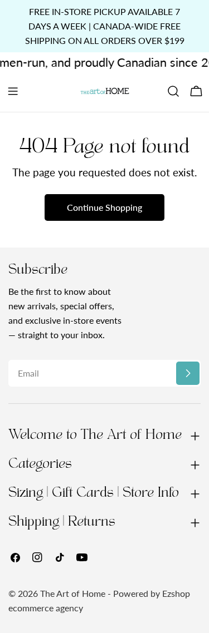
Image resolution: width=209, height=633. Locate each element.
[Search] (173, 91)
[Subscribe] (188, 373)
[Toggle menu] (13, 91)
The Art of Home (72, 593)
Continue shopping (104, 207)
